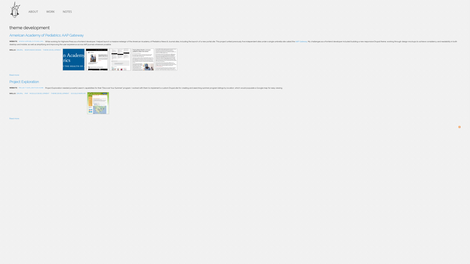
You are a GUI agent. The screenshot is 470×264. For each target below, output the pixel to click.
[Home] (15, 10)
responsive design (33, 50)
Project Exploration (24, 82)
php (26, 93)
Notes (67, 12)
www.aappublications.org (31, 41)
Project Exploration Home (31, 88)
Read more (14, 75)
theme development (52, 50)
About (33, 12)
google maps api (78, 93)
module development (39, 93)
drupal (20, 50)
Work (50, 12)
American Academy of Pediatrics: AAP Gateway (46, 35)
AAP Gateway (301, 41)
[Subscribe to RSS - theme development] (459, 127)
